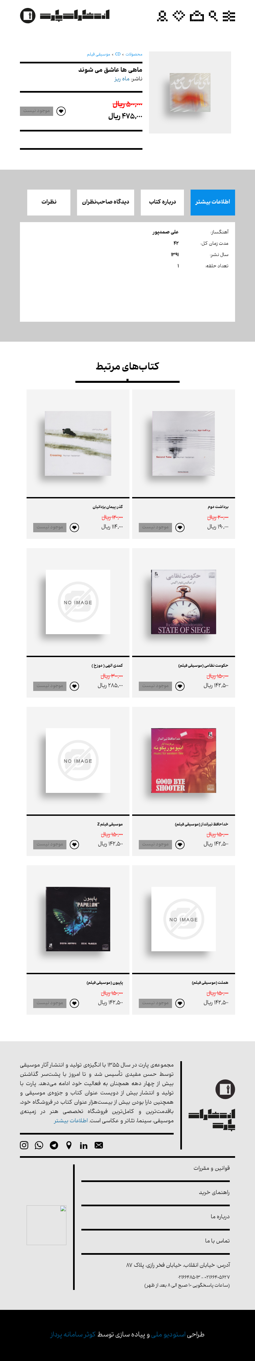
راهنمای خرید (214, 1193)
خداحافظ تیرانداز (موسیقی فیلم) (201, 824)
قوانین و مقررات (212, 1169)
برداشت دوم (218, 507)
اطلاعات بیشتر (213, 203)
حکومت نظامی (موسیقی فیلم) (203, 666)
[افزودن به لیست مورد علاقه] (180, 527)
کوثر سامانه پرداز (73, 1335)
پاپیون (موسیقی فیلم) (105, 983)
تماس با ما (217, 1241)
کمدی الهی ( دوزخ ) (107, 666)
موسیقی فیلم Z (110, 824)
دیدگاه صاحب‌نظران (105, 203)
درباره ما (220, 1217)
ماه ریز (122, 79)
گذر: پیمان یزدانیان (108, 507)
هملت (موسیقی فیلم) (210, 983)
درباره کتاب (162, 203)
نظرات (49, 203)
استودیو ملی (168, 1335)
